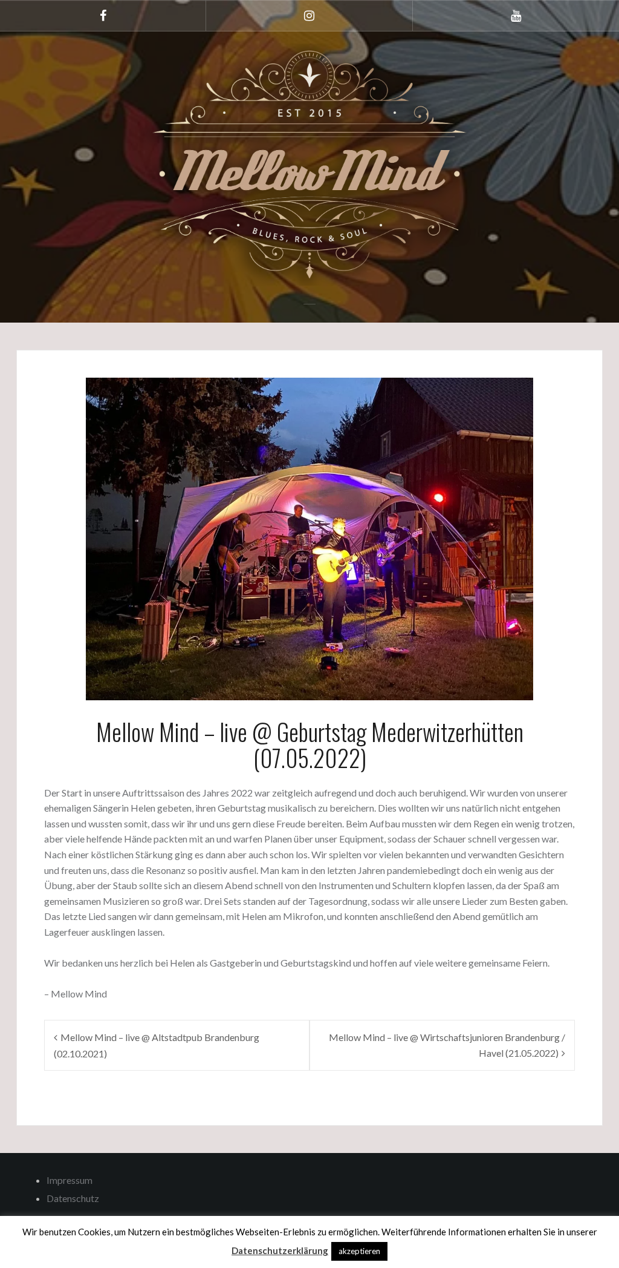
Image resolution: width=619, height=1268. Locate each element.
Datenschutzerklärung (280, 1250)
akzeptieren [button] (359, 1251)
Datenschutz (73, 1198)
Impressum (69, 1180)
